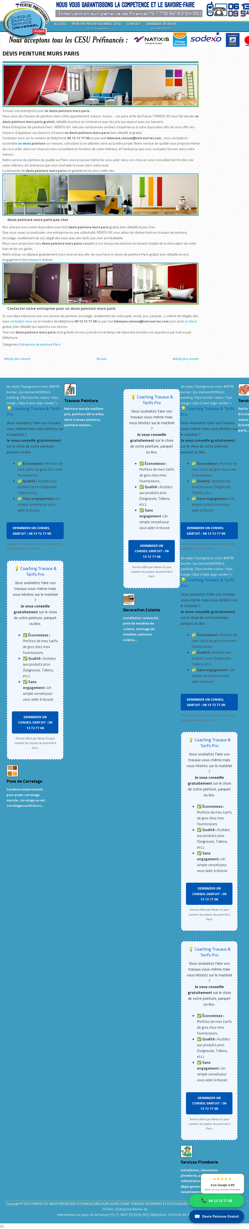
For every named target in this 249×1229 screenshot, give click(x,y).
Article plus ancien (186, 358)
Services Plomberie (199, 1162)
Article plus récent (17, 358)
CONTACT (133, 23)
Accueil (102, 358)
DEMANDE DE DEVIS (161, 25)
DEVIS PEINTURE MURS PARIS (40, 53)
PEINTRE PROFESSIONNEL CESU (96, 25)
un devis (25, 143)
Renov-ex (140, 1208)
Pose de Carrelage (24, 781)
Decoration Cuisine (141, 609)
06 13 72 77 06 (216, 1200)
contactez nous (21, 321)
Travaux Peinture (81, 400)
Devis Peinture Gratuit (217, 1216)
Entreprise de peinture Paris (40, 344)
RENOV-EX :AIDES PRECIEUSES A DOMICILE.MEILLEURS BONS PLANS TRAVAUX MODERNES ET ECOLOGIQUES (110, 1203)
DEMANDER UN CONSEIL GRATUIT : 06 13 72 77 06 (32, 530)
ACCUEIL (60, 23)
